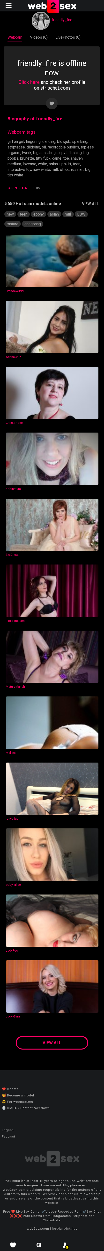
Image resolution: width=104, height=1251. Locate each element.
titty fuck (43, 158)
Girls (36, 188)
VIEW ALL (90, 203)
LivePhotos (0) (68, 37)
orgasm (13, 152)
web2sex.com (38, 1228)
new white (41, 169)
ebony (38, 214)
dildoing (33, 147)
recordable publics (63, 147)
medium (14, 164)
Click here (29, 82)
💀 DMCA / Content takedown (26, 1108)
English (8, 1130)
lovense (29, 164)
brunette (27, 158)
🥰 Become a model (18, 1095)
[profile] (65, 1245)
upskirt (65, 164)
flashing (75, 152)
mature (12, 224)
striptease (16, 147)
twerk (26, 152)
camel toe (60, 158)
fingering (33, 141)
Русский (8, 1136)
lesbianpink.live (64, 1228)
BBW (81, 214)
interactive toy (19, 169)
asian (53, 164)
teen (76, 164)
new (10, 214)
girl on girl (15, 141)
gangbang (32, 224)
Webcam (14, 37)
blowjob (63, 141)
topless (87, 147)
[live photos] (39, 1245)
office (64, 169)
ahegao (53, 152)
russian (77, 169)
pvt (64, 152)
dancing (48, 141)
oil (44, 147)
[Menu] (9, 5)
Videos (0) (39, 37)
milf (55, 169)
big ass (39, 152)
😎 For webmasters (17, 1101)
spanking (79, 141)
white (42, 164)
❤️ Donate (10, 1089)
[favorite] (13, 1245)
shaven (77, 158)
